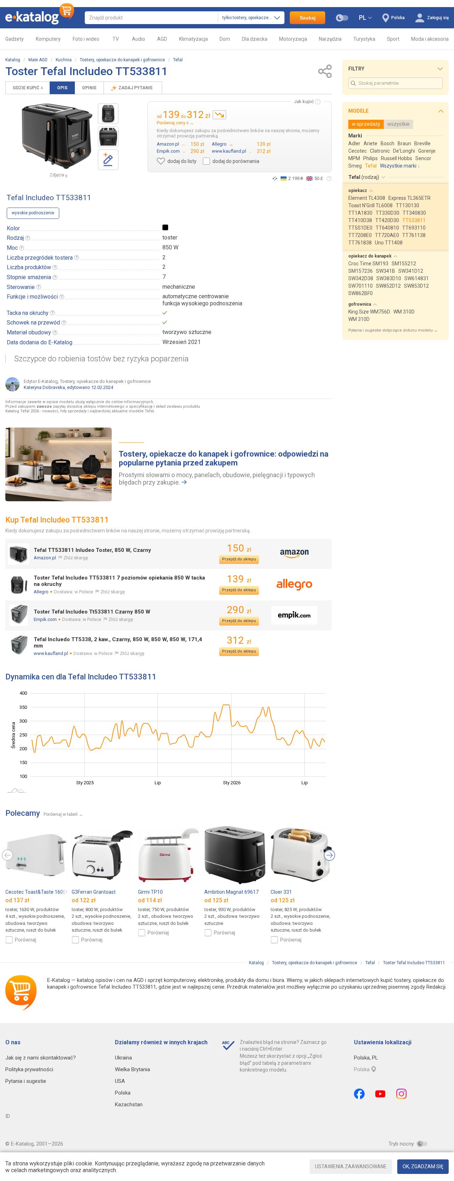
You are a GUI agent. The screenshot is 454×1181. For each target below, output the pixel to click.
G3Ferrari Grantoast (94, 892)
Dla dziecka (254, 39)
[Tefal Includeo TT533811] (108, 113)
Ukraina (123, 1058)
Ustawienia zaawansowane (351, 1166)
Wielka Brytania (132, 1069)
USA (120, 1081)
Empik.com (45, 619)
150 (239, 548)
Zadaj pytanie (136, 87)
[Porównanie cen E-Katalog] (39, 17)
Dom (225, 39)
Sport (393, 39)
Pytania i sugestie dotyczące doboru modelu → (393, 330)
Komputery (48, 39)
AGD (162, 39)
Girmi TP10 (150, 892)
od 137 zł (17, 900)
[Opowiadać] (275, 178)
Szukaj (308, 18)
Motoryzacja (293, 39)
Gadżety (14, 39)
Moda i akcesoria (430, 39)
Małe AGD (38, 59)
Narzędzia (330, 39)
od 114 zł (150, 900)
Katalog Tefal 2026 (22, 411)
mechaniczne (178, 286)
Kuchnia (64, 59)
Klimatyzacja (193, 39)
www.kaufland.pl (51, 653)
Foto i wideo (86, 39)
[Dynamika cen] (219, 114)
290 (239, 610)
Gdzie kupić (28, 87)
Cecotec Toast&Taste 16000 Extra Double (51, 892)
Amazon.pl (45, 557)
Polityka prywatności (29, 1069)
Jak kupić (304, 101)
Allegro (41, 591)
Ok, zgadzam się (423, 1166)
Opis (62, 87)
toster (169, 237)
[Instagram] (401, 1094)
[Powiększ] (57, 136)
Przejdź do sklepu (239, 559)
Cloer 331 (281, 892)
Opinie (89, 87)
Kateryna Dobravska (44, 387)
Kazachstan (129, 1104)
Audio (138, 39)
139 (239, 579)
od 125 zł (216, 900)
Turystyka (364, 39)
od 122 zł (84, 900)
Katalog (12, 59)
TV (115, 39)
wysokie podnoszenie (33, 212)
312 (239, 640)
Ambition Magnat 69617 (231, 892)
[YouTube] (380, 1093)
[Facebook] (359, 1094)
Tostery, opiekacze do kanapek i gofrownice (122, 59)
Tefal (178, 59)
